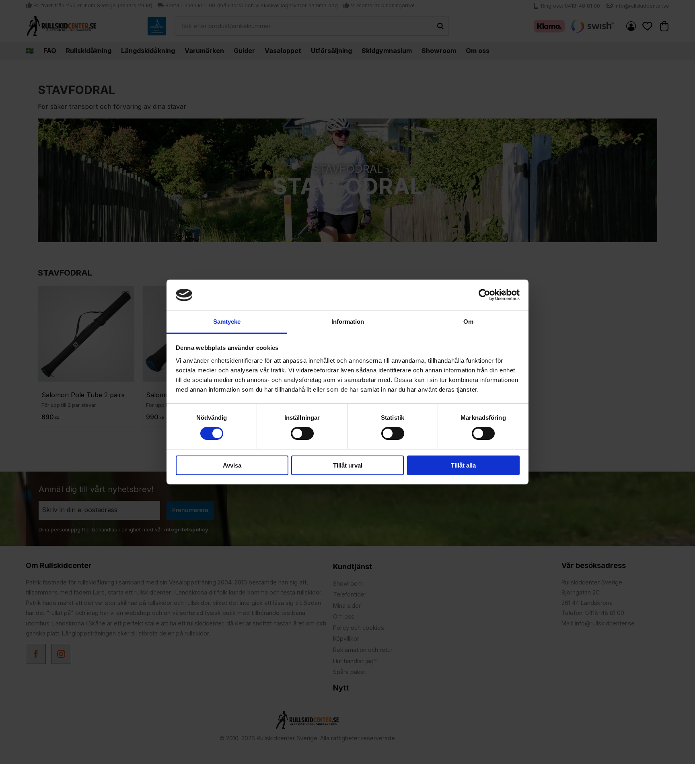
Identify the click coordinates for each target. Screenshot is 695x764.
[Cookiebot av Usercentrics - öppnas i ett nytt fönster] (484, 295)
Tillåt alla (463, 465)
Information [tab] (347, 321)
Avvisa (232, 465)
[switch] (302, 433)
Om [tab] (468, 321)
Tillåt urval (347, 465)
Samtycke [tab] (227, 321)
